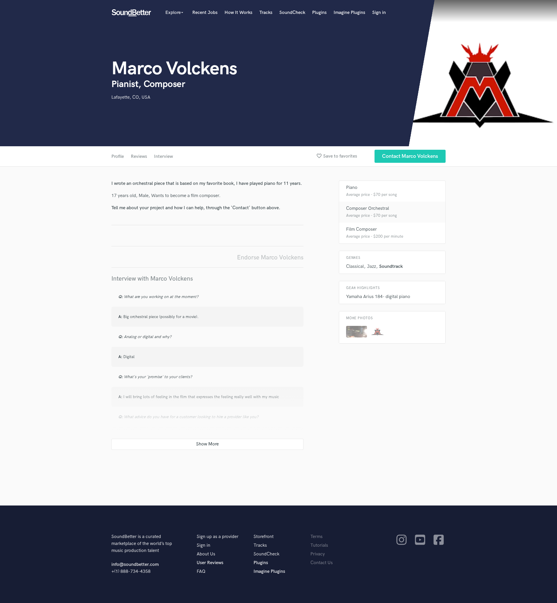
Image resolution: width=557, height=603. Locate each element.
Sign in (379, 12)
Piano (351, 187)
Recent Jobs (205, 12)
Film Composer (361, 229)
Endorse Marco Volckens (270, 257)
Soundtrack (391, 266)
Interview (163, 156)
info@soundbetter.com (135, 564)
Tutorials (319, 545)
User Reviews (210, 563)
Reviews (139, 156)
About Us (206, 554)
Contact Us (321, 563)
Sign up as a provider (217, 536)
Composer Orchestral (367, 208)
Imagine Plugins (349, 12)
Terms (316, 536)
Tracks (265, 12)
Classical (355, 266)
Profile (117, 156)
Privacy (317, 554)
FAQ (201, 571)
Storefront (264, 536)
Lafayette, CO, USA (130, 97)
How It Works (238, 12)
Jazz (371, 266)
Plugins (319, 12)
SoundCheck (292, 12)
